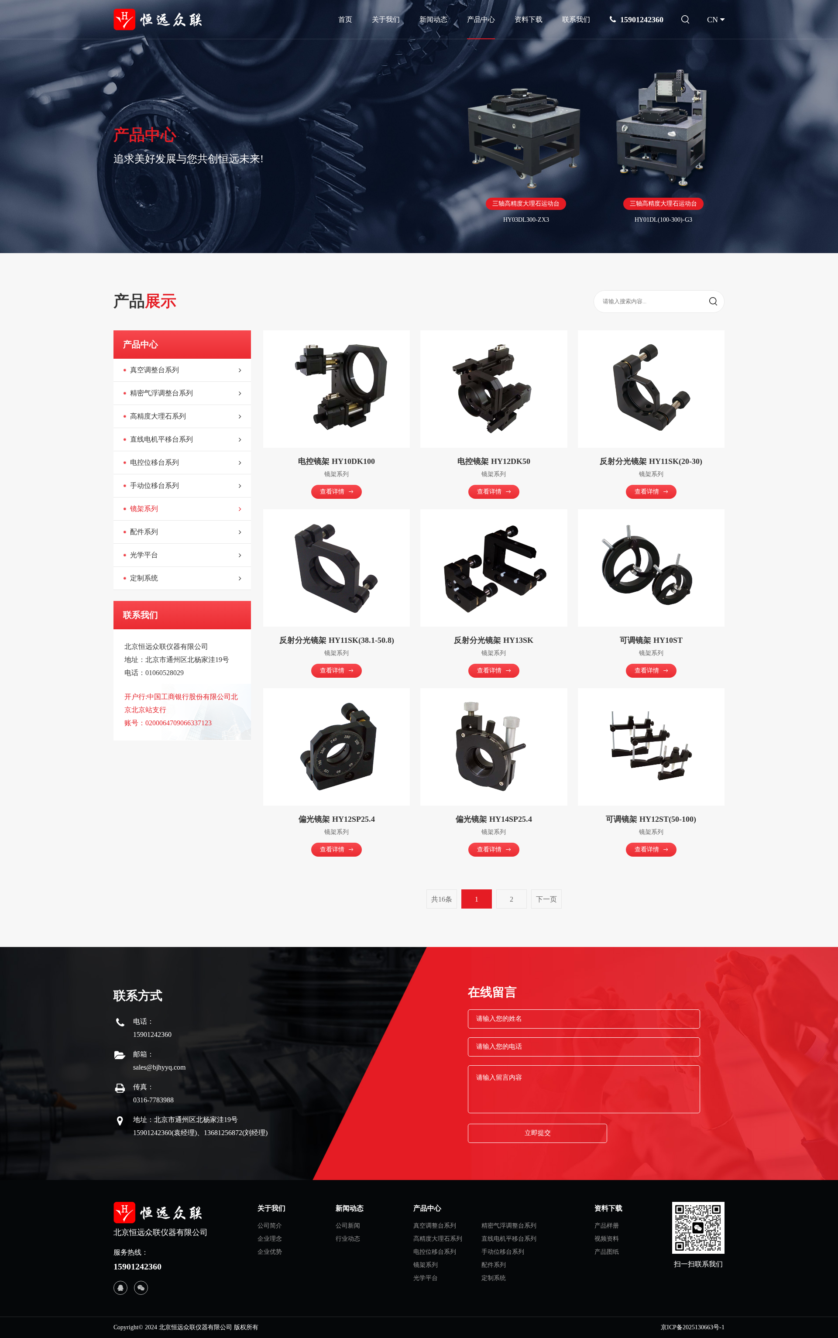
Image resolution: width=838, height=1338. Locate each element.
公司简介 (270, 1225)
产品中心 (481, 19)
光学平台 (425, 1278)
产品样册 (606, 1225)
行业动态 (348, 1238)
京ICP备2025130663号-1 (693, 1327)
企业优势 (270, 1252)
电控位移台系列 (434, 1252)
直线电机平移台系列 (508, 1238)
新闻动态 (433, 19)
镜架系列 (425, 1265)
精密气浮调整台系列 (508, 1225)
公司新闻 (348, 1225)
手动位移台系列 (502, 1252)
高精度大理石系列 (437, 1238)
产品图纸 (606, 1252)
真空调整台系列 (434, 1225)
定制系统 (493, 1278)
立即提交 (538, 1132)
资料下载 (529, 19)
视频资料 (606, 1238)
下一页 (546, 899)
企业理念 (270, 1238)
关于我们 (386, 19)
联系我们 (576, 19)
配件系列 (493, 1265)
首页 (345, 19)
